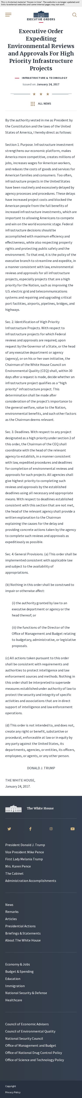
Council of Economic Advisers (27, 1024)
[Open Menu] (8, 14)
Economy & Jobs (17, 964)
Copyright (10, 1086)
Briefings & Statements (23, 933)
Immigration (15, 986)
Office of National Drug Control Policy (33, 1052)
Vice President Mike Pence (24, 852)
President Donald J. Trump (25, 845)
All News (44, 103)
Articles (11, 919)
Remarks (12, 911)
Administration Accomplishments (30, 880)
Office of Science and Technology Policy (34, 1060)
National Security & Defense (26, 993)
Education (12, 978)
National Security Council (24, 1038)
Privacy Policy (13, 1092)
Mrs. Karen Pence (18, 866)
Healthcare (13, 1000)
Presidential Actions (20, 926)
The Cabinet (14, 873)
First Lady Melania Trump (24, 859)
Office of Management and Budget (30, 1045)
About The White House (23, 940)
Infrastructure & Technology (44, 77)
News (9, 904)
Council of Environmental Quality (30, 1031)
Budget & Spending (19, 971)
